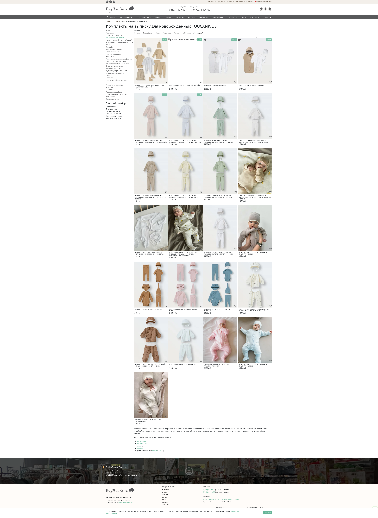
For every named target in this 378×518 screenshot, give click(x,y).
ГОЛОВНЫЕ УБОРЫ (144, 17)
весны (161, 451)
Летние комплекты (113, 111)
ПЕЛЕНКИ (168, 17)
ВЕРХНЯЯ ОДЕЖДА (126, 17)
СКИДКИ (229, 1)
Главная (108, 21)
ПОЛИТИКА (251, 1)
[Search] (107, 17)
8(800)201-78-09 (209, 490)
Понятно (267, 512)
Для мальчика (111, 109)
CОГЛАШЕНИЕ (243, 1)
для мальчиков (142, 441)
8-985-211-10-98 (111, 473)
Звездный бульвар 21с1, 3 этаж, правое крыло (122, 476)
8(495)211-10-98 (209, 492)
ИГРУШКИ (191, 17)
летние (139, 446)
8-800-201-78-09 (176, 10)
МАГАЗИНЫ (211, 1)
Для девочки (111, 107)
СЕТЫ (244, 17)
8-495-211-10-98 (201, 10)
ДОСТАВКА (223, 1)
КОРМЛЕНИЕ (203, 17)
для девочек (141, 443)
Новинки (187, 33)
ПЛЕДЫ (157, 17)
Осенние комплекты (114, 116)
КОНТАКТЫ (235, 1)
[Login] (265, 9)
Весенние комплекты (114, 114)
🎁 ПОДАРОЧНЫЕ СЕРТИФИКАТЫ (263, 1)
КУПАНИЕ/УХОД (218, 17)
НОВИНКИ (268, 17)
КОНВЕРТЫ (179, 17)
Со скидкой (198, 33)
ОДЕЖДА (113, 17)
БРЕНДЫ (217, 1)
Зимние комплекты (113, 118)
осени (154, 451)
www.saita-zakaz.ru (125, 502)
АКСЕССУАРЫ (232, 17)
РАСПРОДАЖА (255, 17)
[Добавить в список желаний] (166, 82)
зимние (140, 448)
